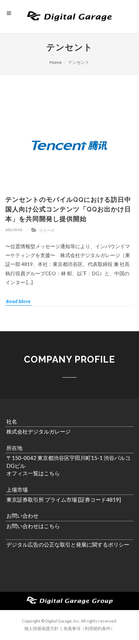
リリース (46, 230)
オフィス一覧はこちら (33, 473)
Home (56, 62)
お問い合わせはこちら (33, 526)
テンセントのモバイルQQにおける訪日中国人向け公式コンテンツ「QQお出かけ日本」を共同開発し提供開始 (68, 209)
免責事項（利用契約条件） (89, 628)
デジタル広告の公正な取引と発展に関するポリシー (67, 544)
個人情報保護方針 (41, 628)
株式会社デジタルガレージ (38, 431)
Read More (18, 301)
